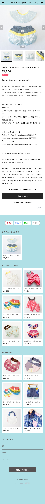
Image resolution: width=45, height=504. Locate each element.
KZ (3, 446)
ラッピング (5, 459)
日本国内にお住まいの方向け (22, 202)
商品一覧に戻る (22, 470)
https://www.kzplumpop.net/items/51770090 (19, 144)
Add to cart (23, 196)
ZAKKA (4, 453)
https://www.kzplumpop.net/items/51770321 (19, 138)
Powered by (20, 483)
